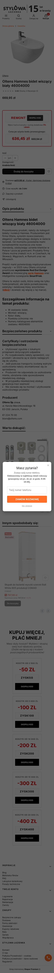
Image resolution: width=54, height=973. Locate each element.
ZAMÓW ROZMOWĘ (27, 499)
